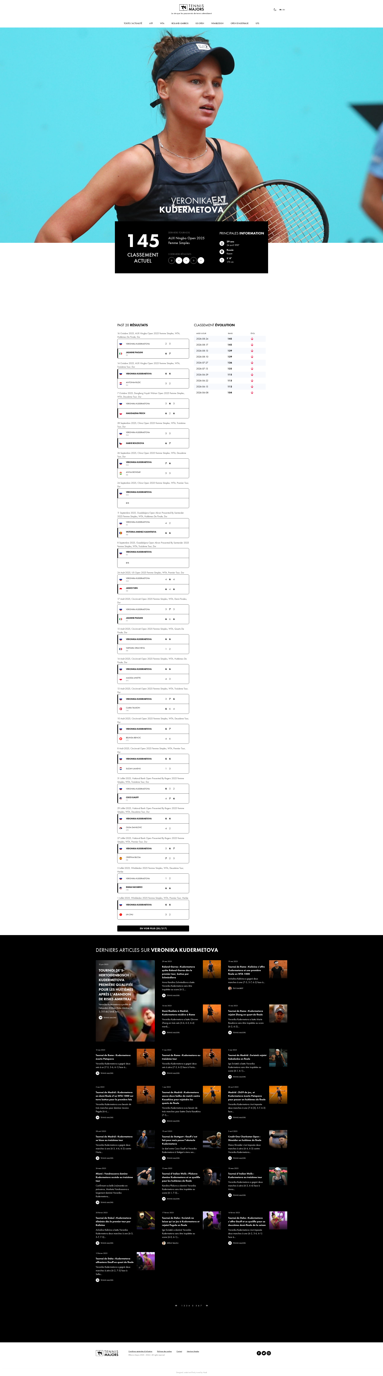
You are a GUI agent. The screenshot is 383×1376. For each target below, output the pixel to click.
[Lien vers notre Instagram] (269, 1353)
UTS (257, 23)
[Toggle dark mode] (275, 9)
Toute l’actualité (133, 23)
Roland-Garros (180, 23)
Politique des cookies (164, 1351)
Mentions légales (193, 1351)
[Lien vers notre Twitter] (264, 1353)
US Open (200, 23)
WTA (162, 23)
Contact (179, 1351)
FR (280, 10)
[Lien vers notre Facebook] (259, 1353)
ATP (151, 23)
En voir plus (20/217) (153, 928)
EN (284, 10)
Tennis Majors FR (191, 7)
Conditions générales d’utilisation (140, 1351)
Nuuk (205, 1372)
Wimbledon (217, 23)
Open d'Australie (240, 23)
